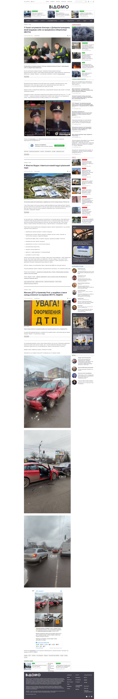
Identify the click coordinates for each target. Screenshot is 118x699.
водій (61, 655)
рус (33, 1)
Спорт (68, 688)
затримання (48, 151)
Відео (85, 20)
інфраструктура (39, 281)
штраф (53, 151)
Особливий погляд (52, 20)
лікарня (46, 655)
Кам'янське (63, 1)
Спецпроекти (70, 20)
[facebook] (91, 1)
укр (31, 1)
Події (30, 24)
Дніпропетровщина (34, 151)
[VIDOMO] (59, 7)
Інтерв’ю (78, 682)
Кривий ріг (52, 1)
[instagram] (88, 1)
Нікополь (58, 1)
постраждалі (40, 655)
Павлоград (69, 1)
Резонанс (78, 677)
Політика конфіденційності (88, 691)
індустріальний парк (29, 281)
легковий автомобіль (54, 655)
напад (65, 655)
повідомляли (32, 139)
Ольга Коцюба (37, 171)
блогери (26, 151)
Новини (35, 20)
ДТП (30, 655)
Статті (42, 20)
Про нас (86, 688)
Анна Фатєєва (37, 35)
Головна (28, 20)
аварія (25, 655)
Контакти (86, 686)
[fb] (67, 35)
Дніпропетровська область (31, 283)
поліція (42, 151)
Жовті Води (58, 281)
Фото (78, 20)
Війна (68, 677)
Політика (69, 679)
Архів (91, 20)
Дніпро (47, 1)
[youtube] (93, 1)
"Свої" (43, 333)
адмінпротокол (60, 151)
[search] (85, 1)
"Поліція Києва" (61, 74)
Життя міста (70, 682)
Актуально (78, 679)
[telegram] (69, 35)
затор (25, 657)
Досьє (62, 20)
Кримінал (69, 686)
